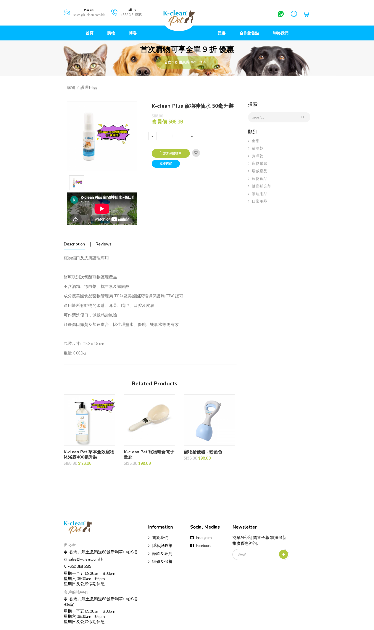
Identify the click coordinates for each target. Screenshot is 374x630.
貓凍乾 (257, 148)
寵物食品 (259, 178)
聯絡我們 (281, 32)
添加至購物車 (172, 153)
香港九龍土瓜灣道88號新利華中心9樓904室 (100, 601)
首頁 (90, 32)
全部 (256, 140)
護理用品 (89, 87)
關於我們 (160, 537)
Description (74, 244)
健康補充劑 (261, 186)
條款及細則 (162, 553)
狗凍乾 (257, 155)
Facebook (203, 545)
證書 (222, 32)
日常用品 (259, 201)
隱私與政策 (162, 545)
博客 (133, 32)
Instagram (204, 537)
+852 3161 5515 (131, 14)
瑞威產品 (259, 170)
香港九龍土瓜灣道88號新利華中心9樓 (102, 552)
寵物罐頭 (259, 163)
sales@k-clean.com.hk (89, 14)
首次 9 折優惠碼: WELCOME (186, 62)
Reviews (103, 244)
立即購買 (166, 164)
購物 (111, 32)
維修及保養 (162, 561)
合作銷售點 (249, 32)
